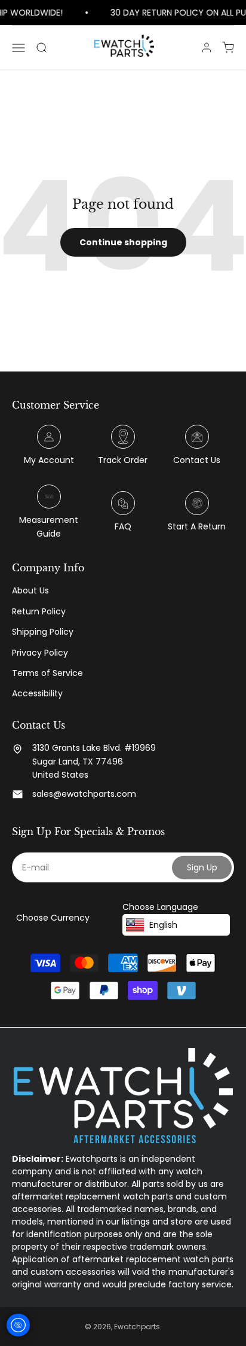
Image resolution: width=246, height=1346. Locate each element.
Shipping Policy (42, 632)
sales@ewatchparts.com (84, 794)
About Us (30, 590)
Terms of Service (47, 673)
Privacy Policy (40, 653)
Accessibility (37, 693)
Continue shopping (123, 242)
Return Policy (39, 611)
